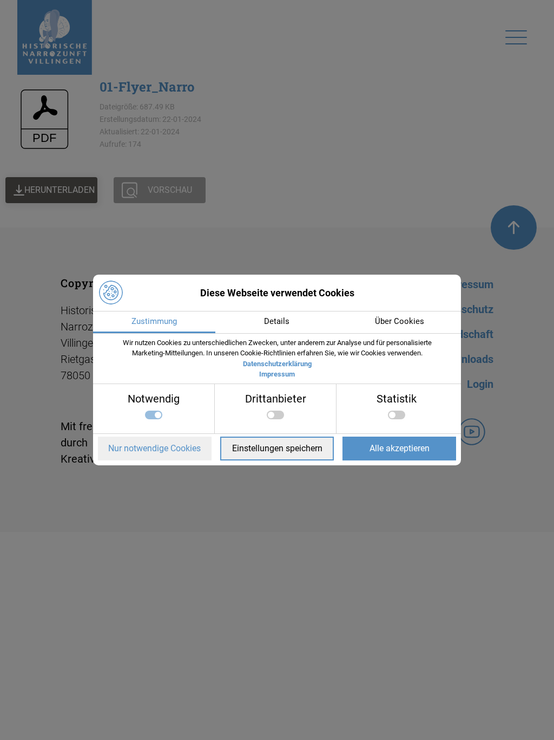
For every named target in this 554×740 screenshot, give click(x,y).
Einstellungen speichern (277, 448)
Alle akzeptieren (400, 448)
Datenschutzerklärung (277, 364)
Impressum (277, 374)
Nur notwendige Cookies (154, 448)
